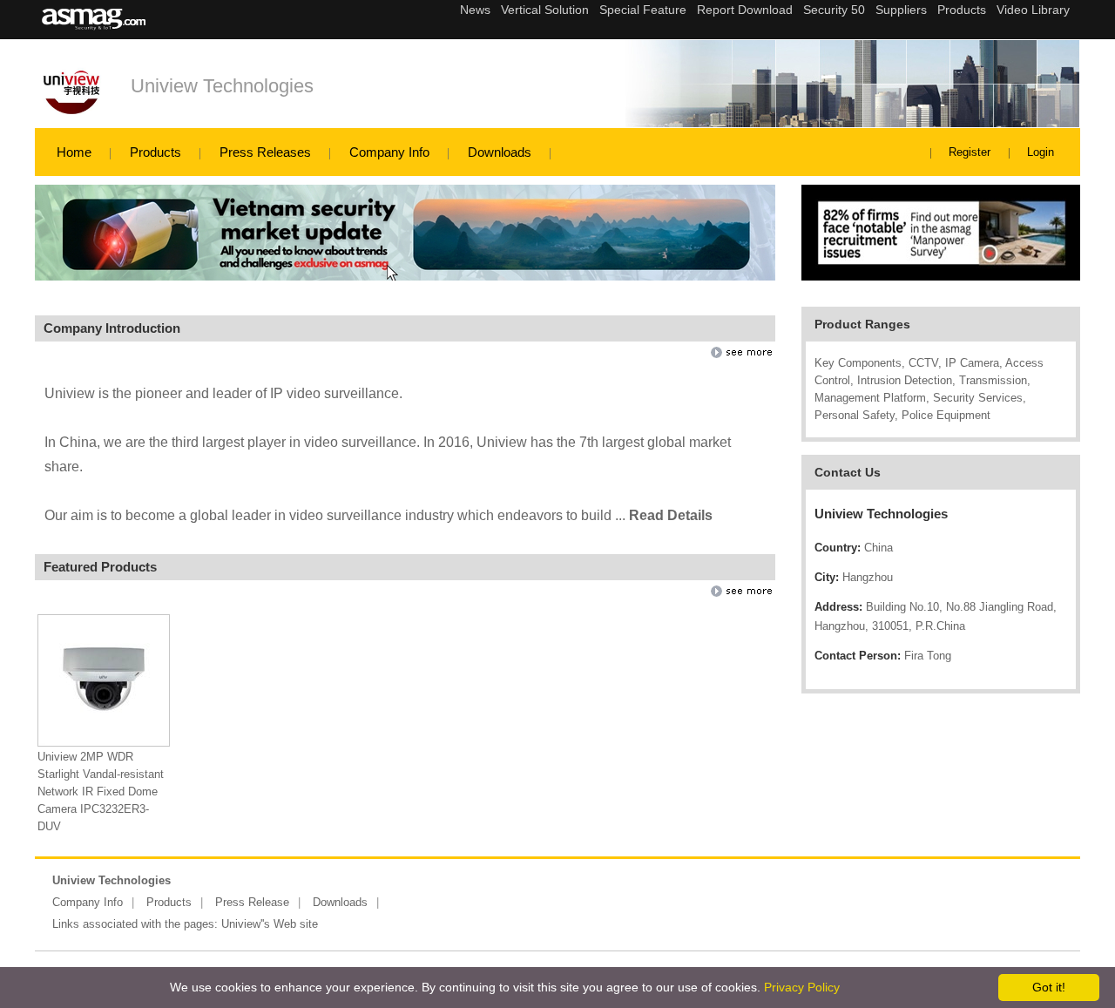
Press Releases (265, 152)
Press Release (252, 902)
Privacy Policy (802, 987)
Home (74, 152)
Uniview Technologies (222, 86)
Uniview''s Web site (269, 923)
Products (155, 152)
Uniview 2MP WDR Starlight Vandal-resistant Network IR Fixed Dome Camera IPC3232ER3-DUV (100, 791)
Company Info (389, 152)
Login (1040, 152)
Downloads (499, 152)
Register (969, 152)
